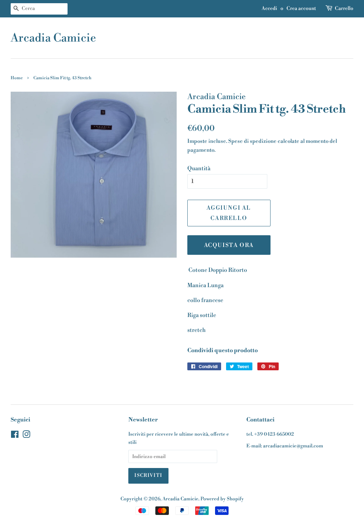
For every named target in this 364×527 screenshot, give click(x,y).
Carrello (344, 8)
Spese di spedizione (252, 141)
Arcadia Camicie (53, 38)
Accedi (269, 8)
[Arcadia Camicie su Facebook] (15, 436)
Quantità (198, 168)
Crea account (301, 8)
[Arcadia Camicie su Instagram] (26, 436)
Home (17, 78)
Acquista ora (229, 245)
